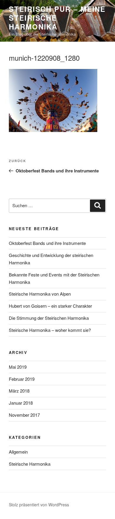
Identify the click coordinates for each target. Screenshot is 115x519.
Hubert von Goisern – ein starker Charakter (50, 306)
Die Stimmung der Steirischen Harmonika (49, 318)
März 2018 (19, 391)
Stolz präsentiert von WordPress (39, 505)
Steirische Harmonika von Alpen (40, 294)
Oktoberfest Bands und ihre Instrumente (47, 243)
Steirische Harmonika (29, 464)
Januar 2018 (21, 403)
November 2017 (24, 415)
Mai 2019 (18, 367)
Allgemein (18, 452)
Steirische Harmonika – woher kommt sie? (50, 330)
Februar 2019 (21, 379)
